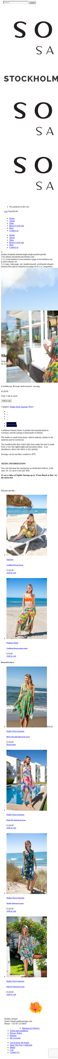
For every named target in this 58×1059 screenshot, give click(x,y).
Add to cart (6, 401)
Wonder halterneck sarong (15, 903)
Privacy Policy (16, 1033)
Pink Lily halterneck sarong (15, 986)
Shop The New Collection (21, 1045)
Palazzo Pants (12, 643)
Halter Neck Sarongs (19, 407)
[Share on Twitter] (7, 414)
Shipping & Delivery (31, 1028)
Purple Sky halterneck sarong (16, 820)
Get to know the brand (19, 1042)
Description (11, 423)
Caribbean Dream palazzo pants (17, 648)
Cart (6, 211)
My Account (15, 1038)
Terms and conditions (19, 1031)
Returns (13, 1035)
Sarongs (9, 559)
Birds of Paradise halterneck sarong (18, 737)
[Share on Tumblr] (7, 416)
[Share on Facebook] (7, 411)
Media (12, 1047)
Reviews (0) (11, 426)
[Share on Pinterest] (7, 419)
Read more (11, 744)
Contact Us (14, 1052)
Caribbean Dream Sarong (14, 565)
